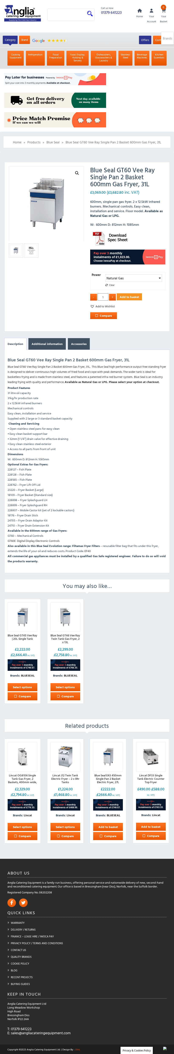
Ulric (77, 1049)
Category (10, 40)
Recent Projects (22, 977)
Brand (24, 40)
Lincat (28, 815)
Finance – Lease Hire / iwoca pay (32, 936)
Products (34, 142)
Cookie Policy (20, 963)
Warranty (18, 923)
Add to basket (129, 297)
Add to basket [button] (108, 827)
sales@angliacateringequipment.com (41, 1033)
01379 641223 (111, 12)
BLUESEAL (28, 675)
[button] (77, 173)
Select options (22, 687)
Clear (112, 285)
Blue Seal (53, 142)
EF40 (87, 551)
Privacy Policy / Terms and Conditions (37, 943)
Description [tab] (15, 344)
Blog (14, 970)
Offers (145, 40)
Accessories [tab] (79, 344)
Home (17, 142)
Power (96, 275)
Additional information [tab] (47, 344)
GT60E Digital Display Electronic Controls (34, 540)
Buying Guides (20, 984)
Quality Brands (21, 957)
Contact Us (18, 950)
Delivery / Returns (23, 929)
